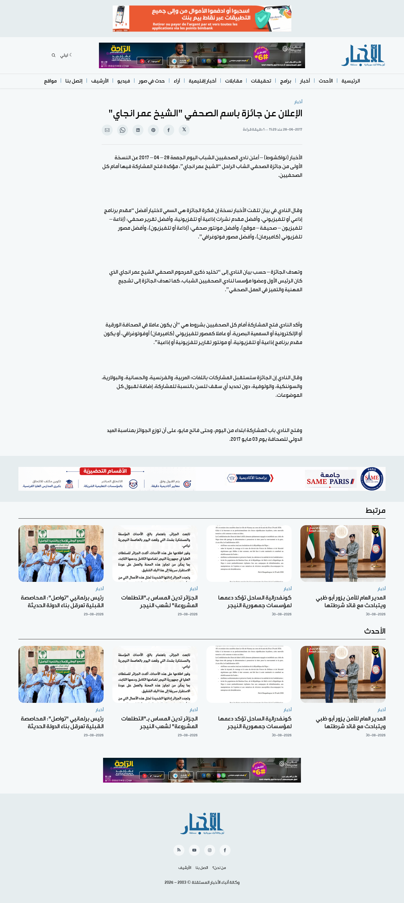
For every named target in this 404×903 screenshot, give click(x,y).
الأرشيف (100, 81)
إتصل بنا (73, 81)
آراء (177, 81)
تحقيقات (261, 81)
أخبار (305, 81)
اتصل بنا (202, 868)
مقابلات (233, 81)
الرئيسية (351, 81)
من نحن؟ (219, 868)
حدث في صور (152, 81)
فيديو (123, 81)
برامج (285, 81)
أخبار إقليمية (202, 81)
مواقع (50, 81)
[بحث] (53, 55)
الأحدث (326, 81)
